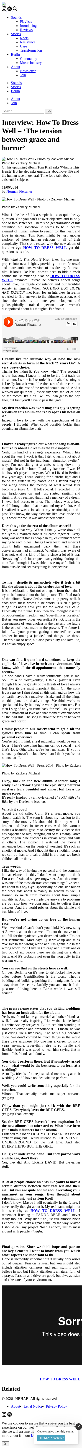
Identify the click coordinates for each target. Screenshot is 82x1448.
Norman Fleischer (19, 191)
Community (28, 59)
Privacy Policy (56, 1406)
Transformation (31, 50)
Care (23, 46)
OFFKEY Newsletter (51, 1438)
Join (23, 75)
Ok (6, 1443)
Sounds (16, 17)
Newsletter (28, 71)
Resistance (27, 42)
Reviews (26, 30)
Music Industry (31, 63)
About (15, 67)
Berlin (15, 54)
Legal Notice (33, 1406)
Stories (16, 34)
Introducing (28, 26)
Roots (24, 38)
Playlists (26, 22)
